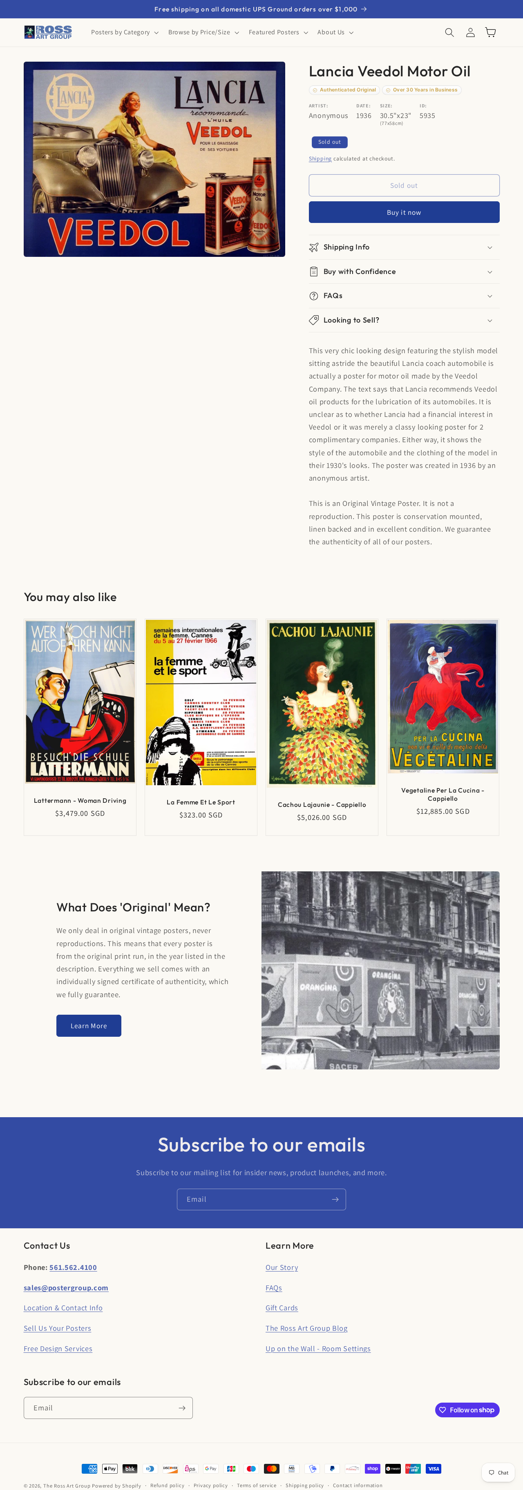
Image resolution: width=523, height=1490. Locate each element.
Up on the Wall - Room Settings (318, 1348)
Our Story (282, 1267)
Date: (363, 105)
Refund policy (167, 1485)
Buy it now (404, 212)
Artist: (319, 105)
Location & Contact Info (63, 1307)
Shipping (320, 158)
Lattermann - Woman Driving (80, 800)
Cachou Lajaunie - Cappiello (322, 804)
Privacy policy (211, 1485)
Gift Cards (282, 1307)
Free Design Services (58, 1348)
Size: (386, 105)
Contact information (357, 1485)
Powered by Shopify (116, 1485)
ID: (423, 105)
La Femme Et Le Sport (201, 802)
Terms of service (257, 1485)
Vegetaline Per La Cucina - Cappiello (443, 794)
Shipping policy (305, 1485)
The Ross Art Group (67, 1485)
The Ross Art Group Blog (307, 1328)
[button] (124, 32)
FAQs (274, 1287)
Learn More (89, 1025)
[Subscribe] (335, 1200)
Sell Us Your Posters (58, 1328)
